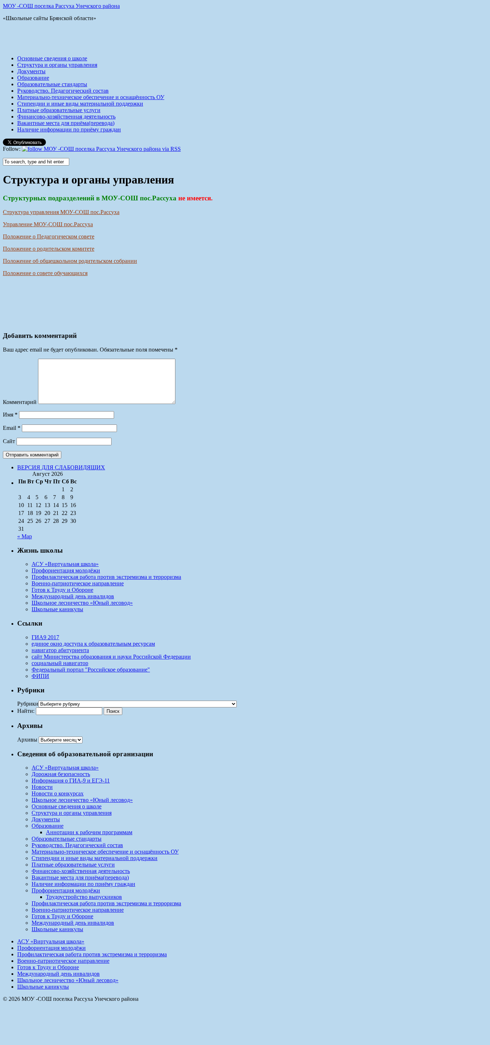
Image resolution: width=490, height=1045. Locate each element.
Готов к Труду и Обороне (62, 590)
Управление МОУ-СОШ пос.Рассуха (48, 224)
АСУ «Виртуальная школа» (65, 564)
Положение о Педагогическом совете (48, 236)
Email (11, 428)
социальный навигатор (60, 663)
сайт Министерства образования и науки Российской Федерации (111, 657)
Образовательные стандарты (52, 84)
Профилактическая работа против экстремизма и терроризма (106, 577)
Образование (33, 78)
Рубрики (27, 704)
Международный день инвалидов (73, 596)
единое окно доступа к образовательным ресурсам (93, 644)
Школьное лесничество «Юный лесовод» (82, 603)
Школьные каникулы (57, 609)
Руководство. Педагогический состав (63, 91)
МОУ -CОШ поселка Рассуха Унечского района (61, 6)
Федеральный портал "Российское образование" (91, 670)
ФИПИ (40, 676)
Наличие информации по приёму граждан (69, 129)
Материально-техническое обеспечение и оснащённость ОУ (90, 97)
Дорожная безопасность (61, 774)
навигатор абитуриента (60, 650)
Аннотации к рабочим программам (89, 832)
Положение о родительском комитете (48, 249)
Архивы (27, 740)
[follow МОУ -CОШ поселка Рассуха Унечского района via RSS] (101, 149)
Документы (31, 71)
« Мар (24, 536)
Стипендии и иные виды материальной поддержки (80, 104)
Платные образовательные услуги (58, 110)
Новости (42, 787)
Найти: (25, 711)
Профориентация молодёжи (66, 570)
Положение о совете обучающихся (45, 273)
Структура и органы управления (57, 65)
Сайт (9, 441)
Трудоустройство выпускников (84, 897)
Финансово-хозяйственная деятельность (66, 116)
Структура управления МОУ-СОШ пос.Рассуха (61, 212)
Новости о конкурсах (58, 793)
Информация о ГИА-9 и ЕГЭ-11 (71, 780)
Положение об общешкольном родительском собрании (70, 261)
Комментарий (20, 402)
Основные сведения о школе (52, 58)
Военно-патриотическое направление (78, 583)
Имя (10, 415)
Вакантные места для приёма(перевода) (65, 123)
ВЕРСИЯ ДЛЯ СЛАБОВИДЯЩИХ (61, 467)
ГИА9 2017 (45, 637)
